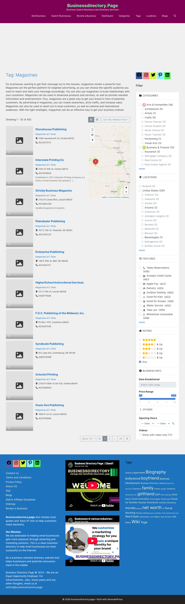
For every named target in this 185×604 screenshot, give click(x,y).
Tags (138, 15)
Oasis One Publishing (49, 405)
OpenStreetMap (115, 197)
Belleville (152, 228)
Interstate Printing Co (49, 160)
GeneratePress (115, 599)
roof (151, 517)
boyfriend (150, 478)
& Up (159, 344)
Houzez (142, 502)
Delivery (154, 288)
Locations (151, 15)
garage (163, 489)
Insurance (152, 151)
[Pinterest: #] (160, 76)
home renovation (140, 498)
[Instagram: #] (16, 464)
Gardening (171, 489)
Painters (139, 513)
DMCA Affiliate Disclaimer (21, 499)
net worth (152, 507)
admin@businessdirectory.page (24, 587)
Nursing (130, 512)
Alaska (151, 203)
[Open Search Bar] (175, 16)
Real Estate (153, 160)
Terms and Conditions (18, 477)
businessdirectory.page (92, 5)
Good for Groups (160, 301)
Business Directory (149, 483)
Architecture (154, 109)
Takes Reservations (156, 269)
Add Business (39, 15)
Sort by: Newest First (114, 119)
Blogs (165, 15)
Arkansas (152, 211)
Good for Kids (158, 296)
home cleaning (165, 495)
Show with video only (157, 434)
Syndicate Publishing (49, 344)
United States (153, 190)
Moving (139, 508)
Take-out (155, 310)
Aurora (151, 220)
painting (146, 513)
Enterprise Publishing (49, 252)
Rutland (148, 186)
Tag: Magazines (21, 74)
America (129, 473)
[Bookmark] (9, 152)
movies (130, 508)
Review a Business (86, 15)
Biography (156, 471)
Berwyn (151, 233)
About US (11, 486)
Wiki (136, 521)
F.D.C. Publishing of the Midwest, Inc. (60, 313)
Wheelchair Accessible (158, 316)
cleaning (162, 483)
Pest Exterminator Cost (170, 513)
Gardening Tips (131, 495)
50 (120, 438)
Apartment (139, 472)
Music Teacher (155, 134)
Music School (154, 130)
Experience (136, 489)
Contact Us (12, 473)
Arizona (151, 207)
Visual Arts (153, 143)
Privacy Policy (14, 482)
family (147, 487)
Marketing (171, 503)
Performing (153, 138)
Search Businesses (61, 15)
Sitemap (10, 504)
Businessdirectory (17, 517)
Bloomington (154, 237)
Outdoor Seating (160, 292)
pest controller (155, 513)
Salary (157, 517)
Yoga (144, 522)
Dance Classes (155, 121)
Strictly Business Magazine (53, 190)
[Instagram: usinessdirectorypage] (146, 76)
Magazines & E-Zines (45, 134)
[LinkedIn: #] (167, 76)
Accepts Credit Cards (157, 277)
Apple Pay (156, 283)
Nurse (168, 508)
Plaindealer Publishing (50, 221)
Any (144, 361)
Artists (150, 113)
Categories (124, 15)
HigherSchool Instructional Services (59, 282)
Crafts (150, 117)
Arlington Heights (157, 216)
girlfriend (145, 493)
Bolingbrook (153, 241)
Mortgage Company (158, 156)
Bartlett (151, 224)
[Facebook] (139, 76)
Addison (151, 194)
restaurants (144, 517)
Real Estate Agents (158, 164)
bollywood (132, 478)
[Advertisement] (92, 45)
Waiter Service (158, 305)
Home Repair (155, 499)
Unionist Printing (46, 374)
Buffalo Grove (155, 245)
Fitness (157, 489)
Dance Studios (155, 126)
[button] (120, 163)
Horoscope (165, 499)
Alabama (152, 199)
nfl (163, 508)
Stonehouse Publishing (50, 129)
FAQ (8, 490)
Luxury (162, 502)
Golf (157, 494)
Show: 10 (87, 438)
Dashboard (107, 15)
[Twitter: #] (153, 76)
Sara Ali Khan (166, 517)
